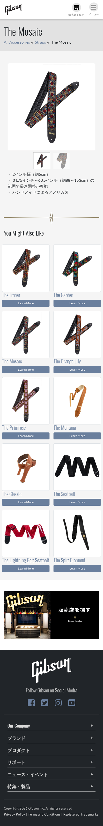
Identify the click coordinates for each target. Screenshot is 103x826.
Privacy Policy (14, 814)
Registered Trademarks (80, 814)
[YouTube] (71, 703)
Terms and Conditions (44, 814)
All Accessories (17, 42)
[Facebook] (31, 703)
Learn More (26, 303)
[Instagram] (58, 703)
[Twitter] (45, 703)
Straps (40, 42)
